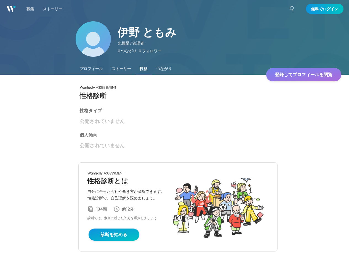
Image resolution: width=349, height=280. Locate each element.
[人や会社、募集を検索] (292, 8)
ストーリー (121, 68)
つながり (164, 68)
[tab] (91, 68)
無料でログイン (324, 9)
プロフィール (91, 68)
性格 (144, 68)
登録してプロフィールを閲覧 (303, 74)
